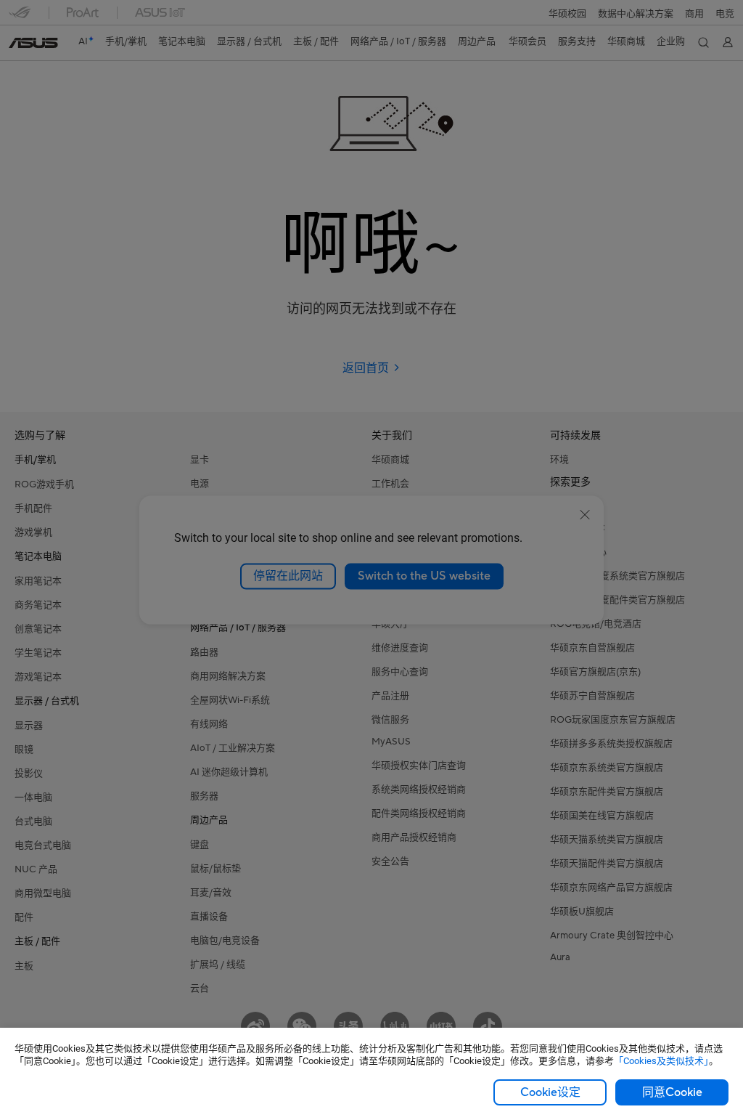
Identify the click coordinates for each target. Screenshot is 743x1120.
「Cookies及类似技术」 (661, 1060)
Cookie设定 (550, 1092)
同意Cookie (672, 1092)
